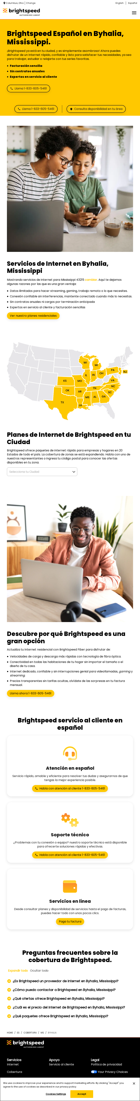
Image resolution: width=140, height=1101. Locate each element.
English (120, 3)
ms (42, 1032)
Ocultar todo (39, 970)
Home (10, 1032)
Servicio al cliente (61, 1064)
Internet (13, 1064)
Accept (81, 1094)
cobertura (30, 1032)
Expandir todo (18, 970)
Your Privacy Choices (113, 1072)
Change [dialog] (30, 3)
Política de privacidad (106, 1064)
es (18, 1032)
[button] (74, 471)
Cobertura (14, 1072)
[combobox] (38, 472)
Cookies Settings (56, 1094)
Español (132, 3)
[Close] (134, 1083)
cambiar (91, 280)
